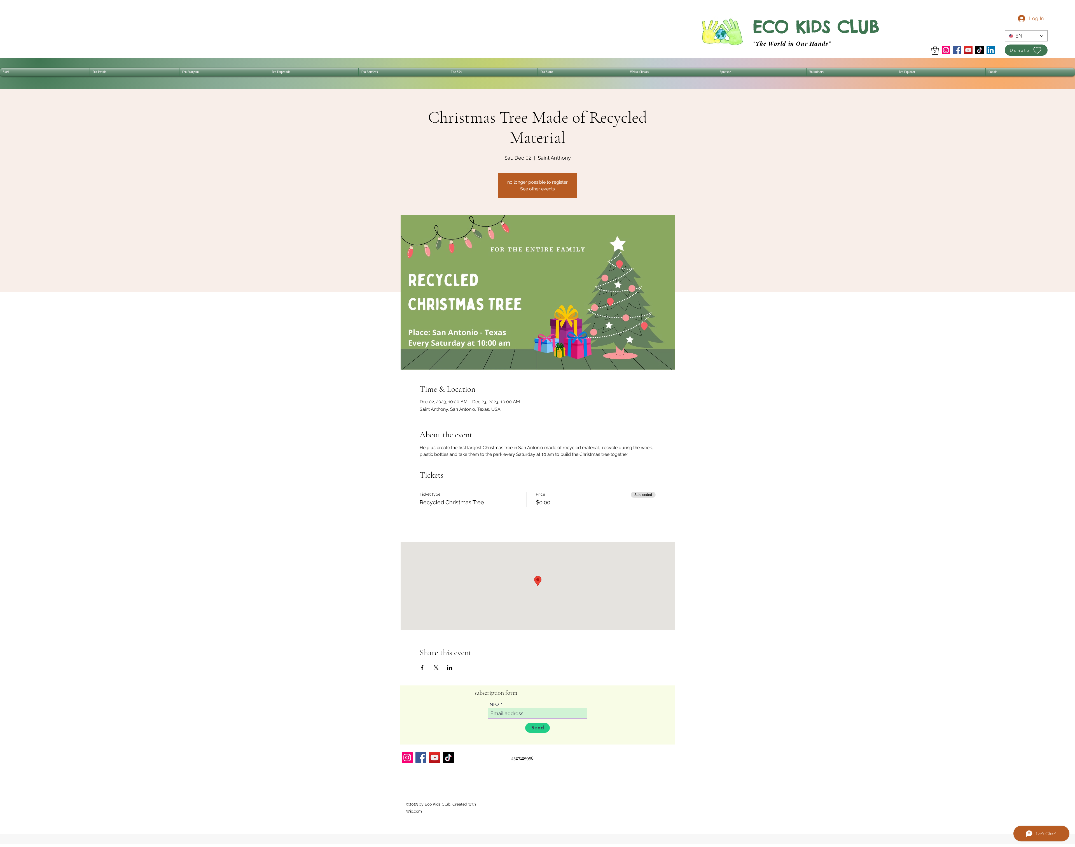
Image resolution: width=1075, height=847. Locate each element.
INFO (494, 704)
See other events (537, 189)
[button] (935, 50)
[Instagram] (946, 50)
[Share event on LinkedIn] (449, 667)
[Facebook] (957, 50)
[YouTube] (968, 50)
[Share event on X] (436, 667)
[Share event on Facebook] (422, 667)
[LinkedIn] (991, 50)
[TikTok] (979, 50)
